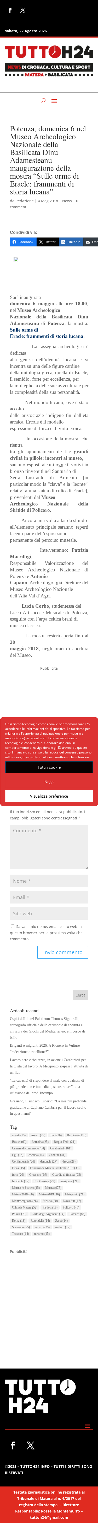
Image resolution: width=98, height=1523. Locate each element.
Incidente (20, 1181)
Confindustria (23, 1161)
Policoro (71, 1207)
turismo (42, 1234)
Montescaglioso (25, 1201)
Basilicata (76, 1135)
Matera (53, 1188)
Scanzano (21, 1227)
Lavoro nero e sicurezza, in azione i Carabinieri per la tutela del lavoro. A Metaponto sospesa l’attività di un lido (49, 1066)
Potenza (77, 1214)
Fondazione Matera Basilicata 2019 (54, 1168)
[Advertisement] (49, 1304)
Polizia (19, 1214)
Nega (49, 781)
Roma (18, 1220)
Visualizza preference (49, 796)
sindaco (62, 1227)
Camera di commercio (28, 1148)
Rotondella (40, 1220)
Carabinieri (60, 1148)
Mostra (50, 1201)
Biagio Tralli (64, 1142)
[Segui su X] (23, 10)
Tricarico (20, 1234)
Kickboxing (44, 1181)
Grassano (38, 1174)
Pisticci (50, 1207)
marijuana (69, 1181)
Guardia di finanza (66, 1174)
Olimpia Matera (24, 1207)
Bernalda (40, 1142)
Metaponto (74, 1194)
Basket (19, 1142)
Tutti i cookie (49, 767)
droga (69, 1161)
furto (18, 1174)
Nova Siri (72, 1201)
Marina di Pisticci (26, 1188)
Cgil (17, 1155)
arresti (19, 1135)
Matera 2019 (23, 1194)
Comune (57, 1155)
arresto (38, 1135)
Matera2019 (49, 1194)
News (67, 200)
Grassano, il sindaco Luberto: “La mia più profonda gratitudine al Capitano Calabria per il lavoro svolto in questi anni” (48, 1107)
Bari (56, 1135)
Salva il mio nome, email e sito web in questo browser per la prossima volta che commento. (46, 933)
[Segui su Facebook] (10, 10)
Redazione (24, 200)
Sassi (61, 1220)
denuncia (48, 1161)
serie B (42, 1227)
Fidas (18, 1168)
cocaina (36, 1155)
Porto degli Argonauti (48, 1214)
